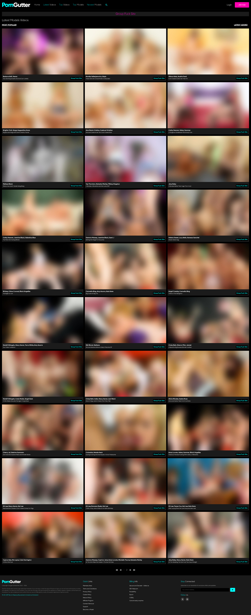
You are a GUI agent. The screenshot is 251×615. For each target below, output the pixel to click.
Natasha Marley (101, 184)
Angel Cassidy (174, 291)
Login (229, 5)
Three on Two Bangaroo (175, 293)
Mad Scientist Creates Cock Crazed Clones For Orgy (18, 508)
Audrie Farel (182, 76)
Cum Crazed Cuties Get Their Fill (178, 78)
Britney (5, 291)
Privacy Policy (87, 591)
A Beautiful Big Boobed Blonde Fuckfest (180, 347)
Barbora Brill (7, 76)
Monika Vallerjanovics (94, 76)
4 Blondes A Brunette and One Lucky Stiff (97, 186)
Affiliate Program (88, 600)
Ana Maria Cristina (92, 130)
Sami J (111, 238)
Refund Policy (87, 597)
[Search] (106, 5)
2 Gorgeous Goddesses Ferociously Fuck (180, 132)
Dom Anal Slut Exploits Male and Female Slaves (16, 454)
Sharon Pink (181, 345)
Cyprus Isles (7, 560)
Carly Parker (19, 399)
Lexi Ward (111, 399)
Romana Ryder (96, 506)
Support (85, 606)
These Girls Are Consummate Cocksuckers (98, 78)
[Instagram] (187, 599)
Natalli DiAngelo (9, 345)
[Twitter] (182, 599)
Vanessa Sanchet (193, 238)
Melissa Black (8, 184)
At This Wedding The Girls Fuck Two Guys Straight (183, 562)
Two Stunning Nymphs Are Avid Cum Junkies (15, 78)
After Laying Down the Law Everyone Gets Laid (182, 508)
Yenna (15, 76)
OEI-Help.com (133, 588)
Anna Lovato (173, 452)
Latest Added (241, 25)
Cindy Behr (172, 345)
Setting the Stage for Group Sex (95, 239)
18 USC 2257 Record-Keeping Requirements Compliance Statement (20, 595)
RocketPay (132, 591)
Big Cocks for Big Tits (92, 293)
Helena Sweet (173, 238)
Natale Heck (98, 452)
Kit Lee (5, 506)
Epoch (131, 594)
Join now (242, 5)
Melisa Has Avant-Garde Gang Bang (13, 186)
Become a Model (88, 609)
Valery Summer (185, 130)
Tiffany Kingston (114, 184)
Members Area (87, 585)
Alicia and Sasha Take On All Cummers (180, 401)
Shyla (104, 76)
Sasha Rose (183, 399)
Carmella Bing (91, 291)
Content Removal (88, 603)
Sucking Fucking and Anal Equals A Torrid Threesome (101, 454)
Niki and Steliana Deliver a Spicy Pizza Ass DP (99, 347)
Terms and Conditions (90, 588)
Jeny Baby (172, 184)
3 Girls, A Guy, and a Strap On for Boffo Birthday (99, 508)
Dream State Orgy (174, 239)
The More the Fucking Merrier (11, 239)
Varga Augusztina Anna (21, 130)
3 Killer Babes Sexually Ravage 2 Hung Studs (16, 401)
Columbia (89, 452)
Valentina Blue (30, 238)
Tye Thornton (90, 184)
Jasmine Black (19, 238)
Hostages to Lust (8, 293)
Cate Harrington (25, 560)
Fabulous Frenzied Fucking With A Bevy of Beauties (183, 454)
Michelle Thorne (124, 560)
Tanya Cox (178, 506)
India (96, 399)
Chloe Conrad (14, 291)
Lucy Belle (182, 238)
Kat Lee (20, 506)
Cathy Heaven (174, 130)
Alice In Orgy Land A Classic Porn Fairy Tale (98, 401)
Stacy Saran (19, 345)
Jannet (188, 345)
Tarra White (29, 345)
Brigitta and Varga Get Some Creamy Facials (16, 132)
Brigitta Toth (7, 130)
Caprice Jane (103, 560)
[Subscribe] (232, 590)
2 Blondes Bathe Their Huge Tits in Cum (180, 186)
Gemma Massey (91, 238)
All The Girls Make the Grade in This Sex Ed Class (100, 562)
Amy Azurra (101, 291)
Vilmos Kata (173, 76)
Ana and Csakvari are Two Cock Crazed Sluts (99, 132)
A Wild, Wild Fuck (8, 562)
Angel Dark (29, 399)
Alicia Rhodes (173, 399)
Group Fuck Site (76, 78)
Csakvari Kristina (106, 130)
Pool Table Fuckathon (9, 347)
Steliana (97, 345)
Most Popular (9, 25)
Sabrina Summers (17, 452)
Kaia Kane (109, 291)
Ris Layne (15, 560)
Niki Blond (89, 345)
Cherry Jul (6, 452)
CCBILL (131, 597)
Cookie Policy (87, 594)
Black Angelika (25, 291)
